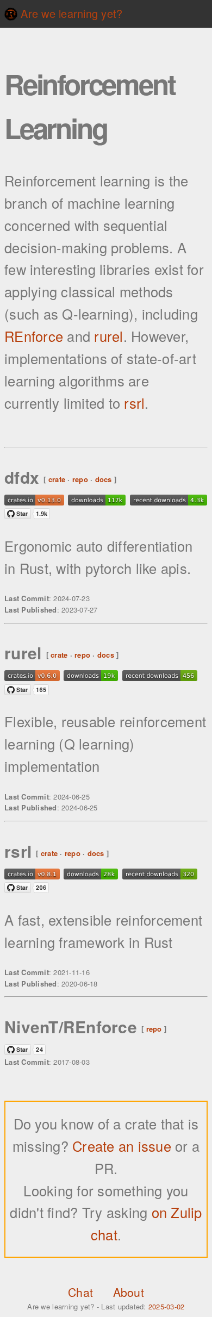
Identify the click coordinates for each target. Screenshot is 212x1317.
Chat (80, 1292)
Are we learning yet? (69, 13)
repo (80, 478)
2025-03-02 (166, 1306)
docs (103, 478)
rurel (108, 336)
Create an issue (123, 1146)
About (128, 1292)
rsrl (134, 403)
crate (56, 478)
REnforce (33, 336)
